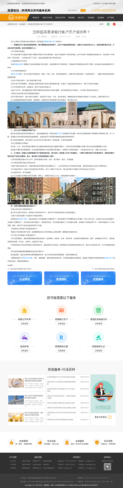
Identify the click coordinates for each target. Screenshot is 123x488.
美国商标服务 (47, 461)
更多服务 (101, 17)
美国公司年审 (60, 17)
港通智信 (21, 17)
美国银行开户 (37, 461)
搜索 (84, 10)
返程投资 (46, 464)
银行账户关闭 (22, 219)
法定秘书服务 (37, 464)
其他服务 (22, 24)
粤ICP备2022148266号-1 (90, 485)
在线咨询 (96, 3)
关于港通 (104, 3)
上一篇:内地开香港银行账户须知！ (19, 269)
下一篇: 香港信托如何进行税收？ (104, 269)
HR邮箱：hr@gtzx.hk (65, 468)
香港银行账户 (19, 64)
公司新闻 (13, 468)
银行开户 (81, 17)
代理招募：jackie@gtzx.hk (87, 464)
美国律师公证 (37, 468)
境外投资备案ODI (48, 468)
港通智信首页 (12, 24)
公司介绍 (13, 461)
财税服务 (71, 17)
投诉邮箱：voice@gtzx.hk (86, 468)
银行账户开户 (108, 258)
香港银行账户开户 (49, 41)
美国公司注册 (47, 17)
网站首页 (36, 17)
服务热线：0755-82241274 (67, 461)
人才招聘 (13, 464)
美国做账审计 (26, 468)
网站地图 (112, 3)
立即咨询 (24, 324)
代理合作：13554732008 (66, 464)
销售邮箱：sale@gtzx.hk (86, 461)
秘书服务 (91, 17)
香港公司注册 (15, 74)
